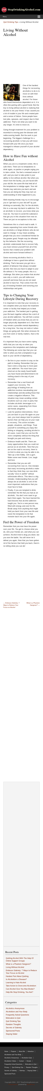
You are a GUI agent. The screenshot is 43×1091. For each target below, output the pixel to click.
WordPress (31, 1084)
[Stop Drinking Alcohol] (21, 9)
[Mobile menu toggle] (38, 17)
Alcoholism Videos (10, 1061)
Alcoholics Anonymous (15, 1008)
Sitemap (22, 1070)
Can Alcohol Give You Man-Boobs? (20, 989)
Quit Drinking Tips (10, 22)
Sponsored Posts (13, 1031)
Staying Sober (11, 1034)
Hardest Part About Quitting (17, 976)
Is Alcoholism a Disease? (16, 979)
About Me (22, 1051)
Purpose (13, 1051)
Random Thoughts (13, 1024)
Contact (21, 1061)
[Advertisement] (21, 60)
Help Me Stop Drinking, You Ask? (19, 992)
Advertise (31, 1051)
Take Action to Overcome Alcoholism (21, 986)
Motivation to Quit (13, 1018)
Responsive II (13, 1084)
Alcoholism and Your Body (16, 1012)
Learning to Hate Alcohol (16, 983)
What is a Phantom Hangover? (18, 964)
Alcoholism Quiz (27, 1058)
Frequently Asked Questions (17, 1015)
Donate (29, 1061)
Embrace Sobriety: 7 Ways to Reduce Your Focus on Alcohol (11, 605)
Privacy (6, 1067)
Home (6, 1051)
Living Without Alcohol (15, 967)
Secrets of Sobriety (14, 1028)
